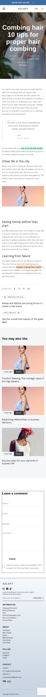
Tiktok (5, 658)
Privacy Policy (7, 620)
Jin (12, 58)
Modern (23, 65)
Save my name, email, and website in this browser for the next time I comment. (24, 566)
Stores (5, 635)
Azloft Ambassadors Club (11, 615)
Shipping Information (10, 608)
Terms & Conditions (9, 618)
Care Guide (7, 640)
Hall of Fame (7, 633)
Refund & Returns (9, 610)
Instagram (6, 655)
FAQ (4, 613)
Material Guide (8, 638)
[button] (42, 9)
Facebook (6, 653)
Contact (5, 668)
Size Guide (6, 643)
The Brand (6, 630)
